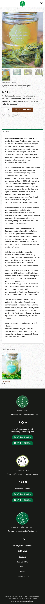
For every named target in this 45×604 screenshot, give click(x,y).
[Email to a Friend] (15, 115)
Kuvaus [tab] (6, 131)
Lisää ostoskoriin (22, 109)
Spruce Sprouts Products (11, 82)
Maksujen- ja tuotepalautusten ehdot (23, 598)
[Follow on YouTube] (26, 482)
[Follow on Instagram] (22, 482)
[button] (3, 3)
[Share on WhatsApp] (3, 115)
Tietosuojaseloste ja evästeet (16, 596)
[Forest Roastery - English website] (22, 3)
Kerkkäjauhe (6, 382)
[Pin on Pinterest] (18, 115)
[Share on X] (11, 115)
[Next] (42, 76)
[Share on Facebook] (7, 115)
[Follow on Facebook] (19, 482)
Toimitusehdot (34, 596)
